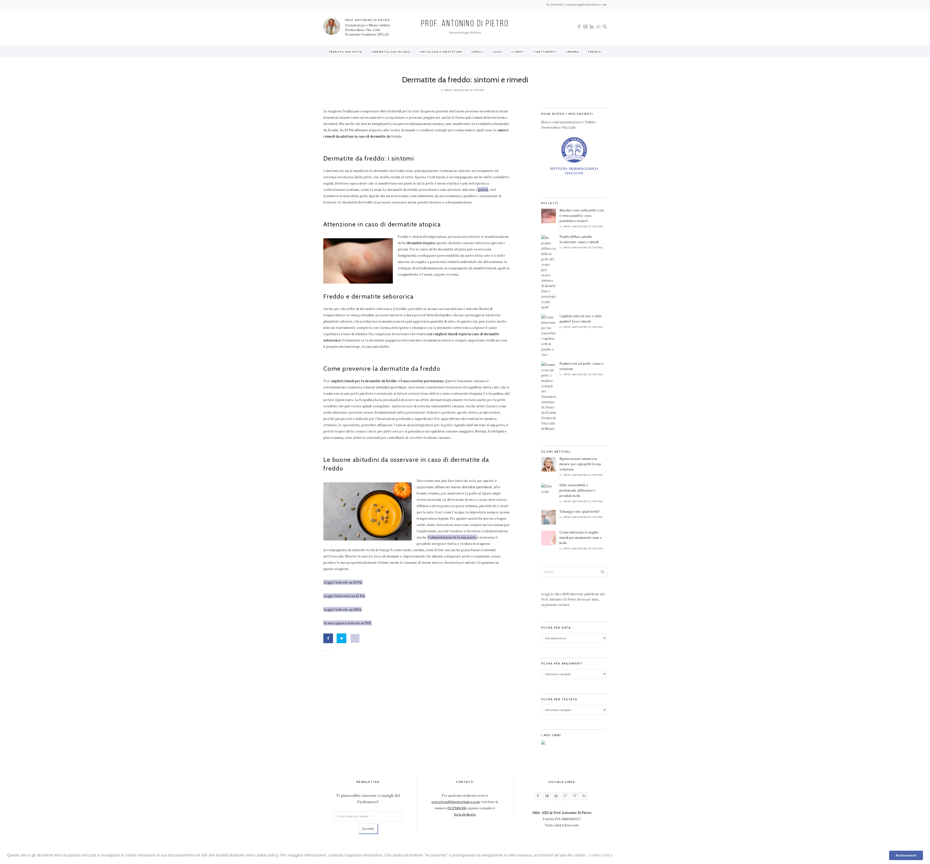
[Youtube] (598, 27)
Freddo (594, 52)
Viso (498, 52)
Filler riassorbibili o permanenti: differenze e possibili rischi (577, 490)
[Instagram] (585, 27)
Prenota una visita (345, 52)
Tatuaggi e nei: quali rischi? (579, 511)
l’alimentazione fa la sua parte (452, 537)
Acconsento (906, 855)
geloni (483, 189)
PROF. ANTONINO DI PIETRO (367, 20)
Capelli (477, 52)
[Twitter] (565, 796)
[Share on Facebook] (328, 638)
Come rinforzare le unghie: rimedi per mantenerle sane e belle (580, 537)
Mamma (573, 52)
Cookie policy (600, 855)
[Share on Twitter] (341, 638)
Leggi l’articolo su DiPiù (342, 609)
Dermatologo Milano (391, 52)
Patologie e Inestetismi (441, 52)
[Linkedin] (592, 27)
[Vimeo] (574, 796)
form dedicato (465, 814)
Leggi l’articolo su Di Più (343, 582)
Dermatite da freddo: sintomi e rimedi (465, 79)
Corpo (518, 52)
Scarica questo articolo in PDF (347, 623)
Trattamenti (545, 52)
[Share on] (355, 638)
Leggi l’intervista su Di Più (344, 596)
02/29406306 (456, 808)
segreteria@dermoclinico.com (455, 801)
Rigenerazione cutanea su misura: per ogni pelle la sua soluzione (580, 463)
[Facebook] (579, 27)
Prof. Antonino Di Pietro (464, 90)
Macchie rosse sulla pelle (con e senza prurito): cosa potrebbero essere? (581, 215)
